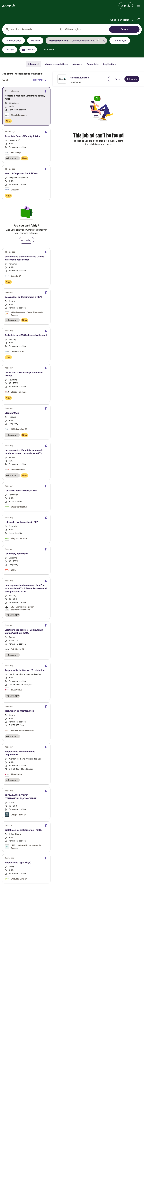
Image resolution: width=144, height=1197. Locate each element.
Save (117, 79)
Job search (33, 64)
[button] (122, 20)
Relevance (38, 79)
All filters (30, 49)
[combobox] (29, 29)
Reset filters (48, 49)
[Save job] (46, 91)
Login (123, 5)
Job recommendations (56, 64)
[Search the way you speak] (139, 20)
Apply (134, 79)
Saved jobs (92, 64)
